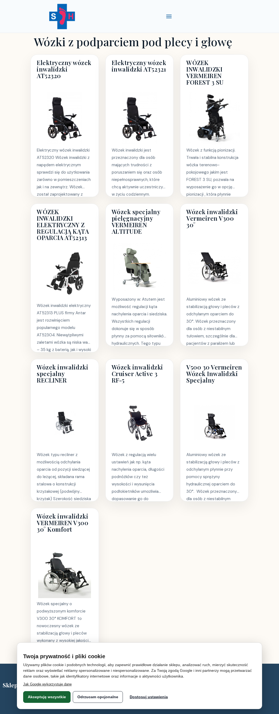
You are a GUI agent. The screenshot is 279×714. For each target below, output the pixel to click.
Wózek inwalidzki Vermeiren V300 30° (212, 218)
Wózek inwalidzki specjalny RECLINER (62, 373)
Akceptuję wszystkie (47, 697)
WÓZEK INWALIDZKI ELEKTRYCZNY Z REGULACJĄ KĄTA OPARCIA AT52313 (63, 225)
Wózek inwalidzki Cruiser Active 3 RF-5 (137, 373)
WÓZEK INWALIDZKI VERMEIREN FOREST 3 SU (205, 72)
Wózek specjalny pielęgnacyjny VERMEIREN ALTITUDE (136, 221)
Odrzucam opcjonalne (97, 697)
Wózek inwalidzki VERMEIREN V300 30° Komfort (62, 522)
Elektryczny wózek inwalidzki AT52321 (139, 66)
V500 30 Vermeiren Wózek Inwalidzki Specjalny (214, 373)
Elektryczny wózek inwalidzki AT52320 (64, 69)
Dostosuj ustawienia (149, 697)
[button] (169, 16)
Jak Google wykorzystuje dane (47, 684)
